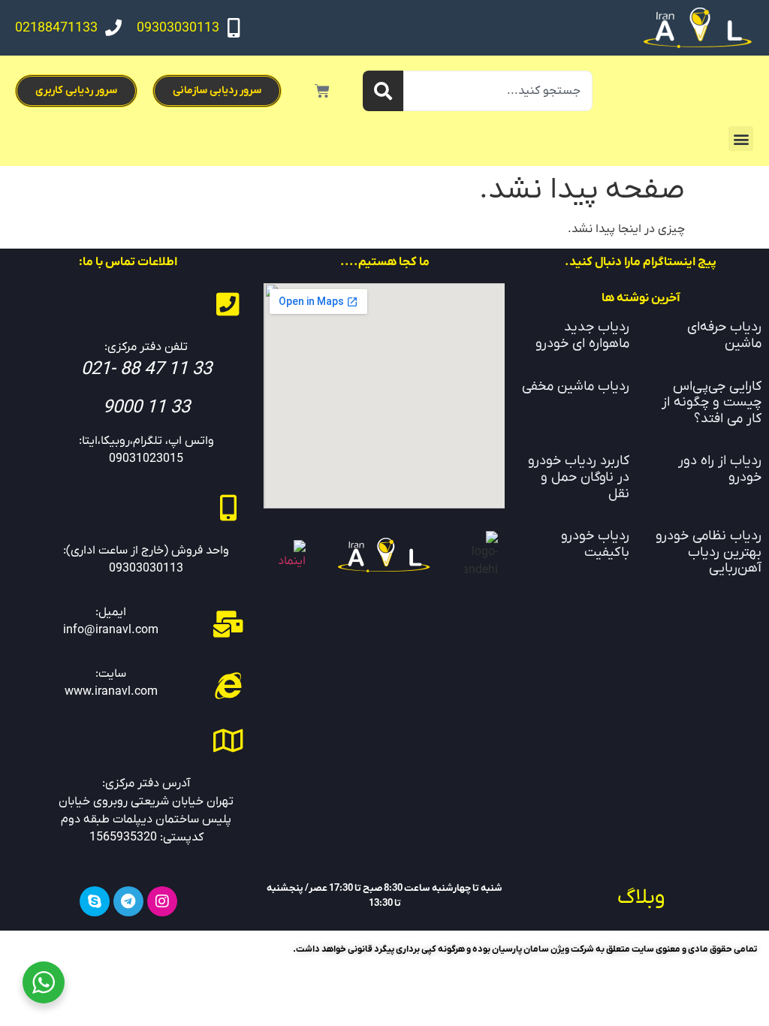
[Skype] (95, 901)
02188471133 (56, 28)
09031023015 (146, 458)
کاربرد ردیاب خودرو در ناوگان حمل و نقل (578, 477)
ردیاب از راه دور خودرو (719, 469)
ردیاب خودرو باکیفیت (595, 544)
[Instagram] (162, 901)
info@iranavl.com (110, 630)
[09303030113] (233, 28)
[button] (740, 138)
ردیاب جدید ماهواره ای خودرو (582, 335)
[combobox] (498, 91)
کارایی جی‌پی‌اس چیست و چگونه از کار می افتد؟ (711, 402)
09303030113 (178, 28)
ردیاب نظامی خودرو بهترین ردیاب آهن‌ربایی (708, 552)
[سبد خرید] (322, 90)
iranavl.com (126, 691)
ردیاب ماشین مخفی (575, 386)
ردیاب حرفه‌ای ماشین (724, 335)
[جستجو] (383, 91)
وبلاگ (641, 897)
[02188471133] (113, 28)
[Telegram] (128, 901)
